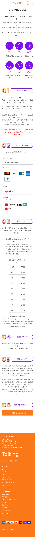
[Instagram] (11, 460)
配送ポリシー (6, 505)
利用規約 (4, 508)
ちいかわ (4, 469)
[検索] (28, 3)
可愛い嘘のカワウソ (8, 485)
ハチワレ (4, 471)
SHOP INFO (5, 494)
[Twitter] (3, 460)
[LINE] (16, 460)
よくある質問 (6, 513)
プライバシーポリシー (8, 499)
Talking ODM (9, 529)
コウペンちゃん (6, 480)
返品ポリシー (6, 502)
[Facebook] (7, 460)
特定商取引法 (6, 497)
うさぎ (4, 474)
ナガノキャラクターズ (8, 482)
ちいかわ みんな (7, 477)
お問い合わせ (6, 510)
